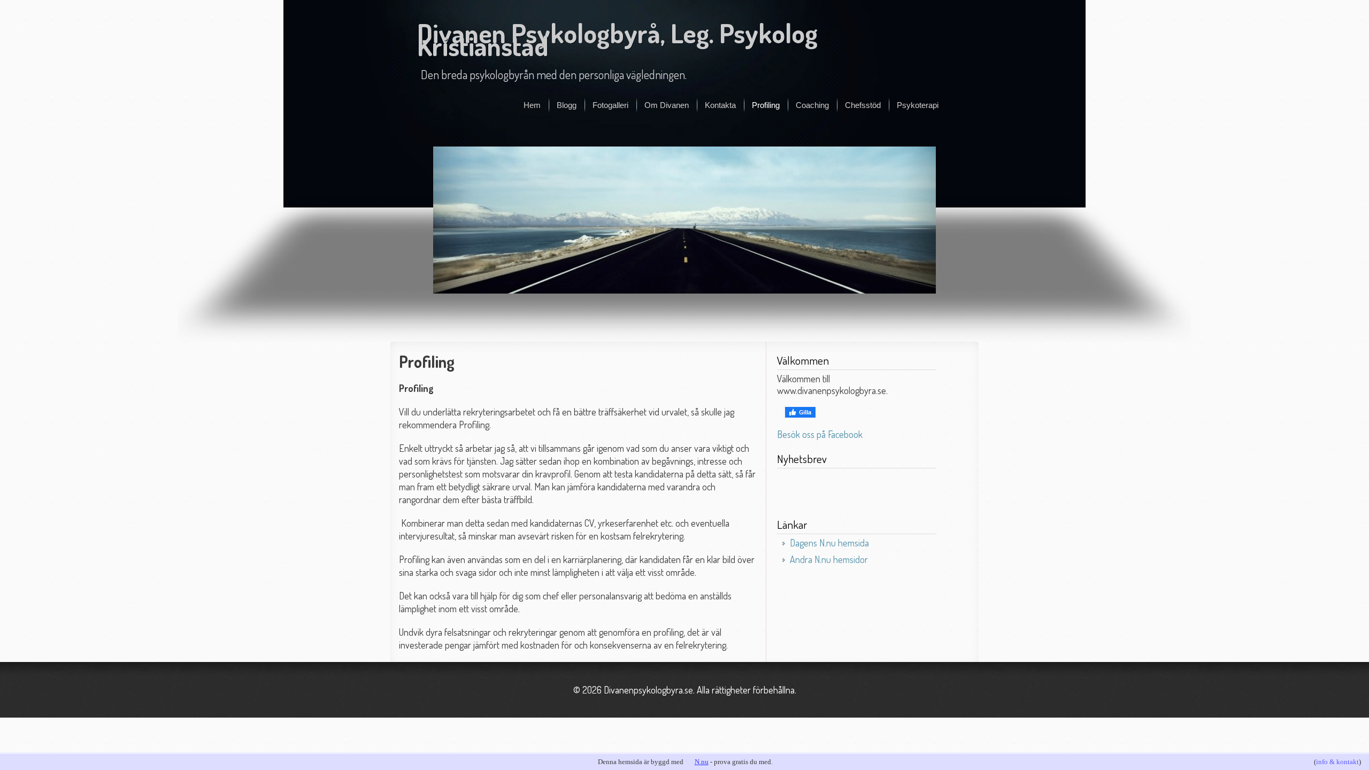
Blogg (566, 105)
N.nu (702, 762)
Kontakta (720, 105)
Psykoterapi (918, 105)
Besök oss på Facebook (820, 434)
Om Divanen (666, 105)
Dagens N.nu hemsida (829, 543)
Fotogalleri (610, 105)
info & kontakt (1337, 762)
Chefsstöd (863, 105)
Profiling (766, 105)
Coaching (812, 105)
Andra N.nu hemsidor (829, 559)
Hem (532, 105)
